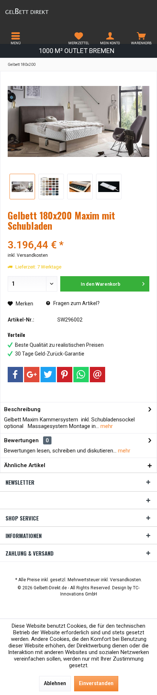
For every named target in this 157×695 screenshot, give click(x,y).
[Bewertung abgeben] (78, 235)
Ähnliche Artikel (24, 465)
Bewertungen (21, 440)
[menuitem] (15, 38)
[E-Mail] (97, 374)
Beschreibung (22, 409)
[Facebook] (15, 374)
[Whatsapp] (81, 374)
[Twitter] (48, 374)
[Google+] (31, 374)
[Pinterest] (64, 374)
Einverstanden (96, 683)
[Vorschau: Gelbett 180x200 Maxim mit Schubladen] (22, 186)
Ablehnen (55, 683)
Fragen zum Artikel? (76, 303)
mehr (106, 426)
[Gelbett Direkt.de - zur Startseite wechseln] (39, 11)
